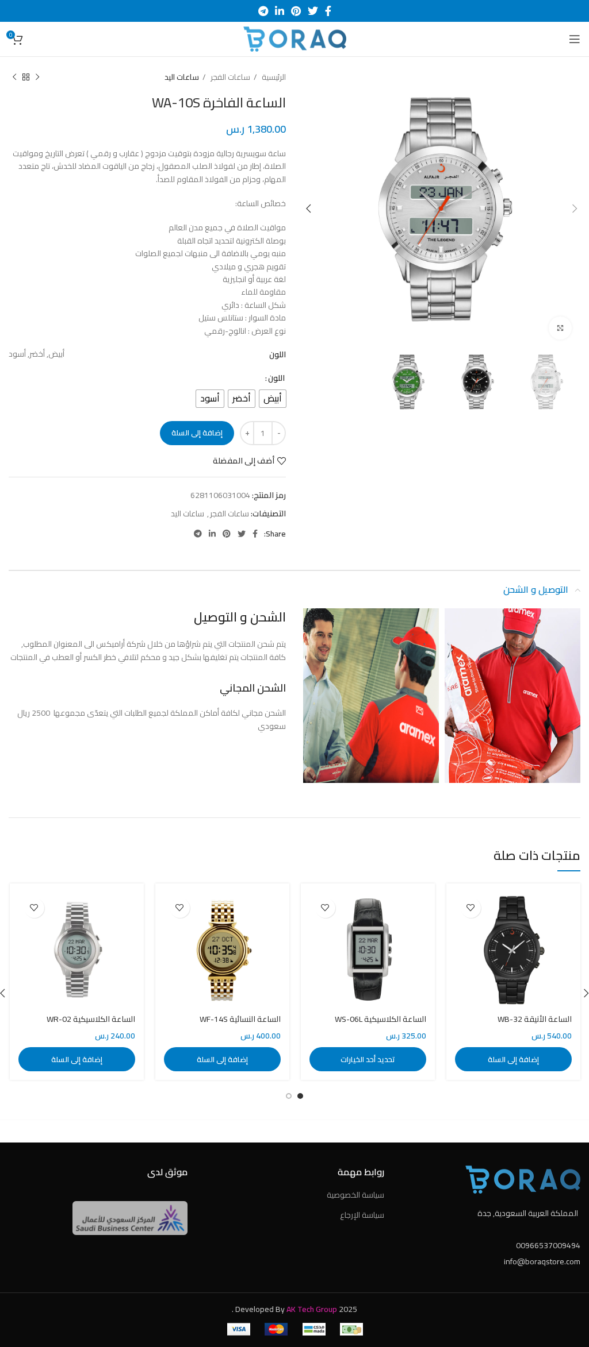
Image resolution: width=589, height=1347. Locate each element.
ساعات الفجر (229, 77)
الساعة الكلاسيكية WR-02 (91, 1019)
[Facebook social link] (328, 11)
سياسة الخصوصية (355, 1194)
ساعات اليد (182, 77)
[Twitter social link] (313, 11)
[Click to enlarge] (560, 328)
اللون (276, 378)
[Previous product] (37, 77)
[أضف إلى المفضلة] (471, 908)
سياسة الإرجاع (362, 1214)
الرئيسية (273, 77)
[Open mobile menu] (574, 39)
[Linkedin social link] (279, 11)
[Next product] (14, 77)
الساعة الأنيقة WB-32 (535, 1019)
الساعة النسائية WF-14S (240, 1019)
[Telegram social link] (263, 11)
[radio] (272, 398)
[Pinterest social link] (296, 11)
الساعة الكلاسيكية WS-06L (380, 1019)
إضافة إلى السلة (197, 432)
